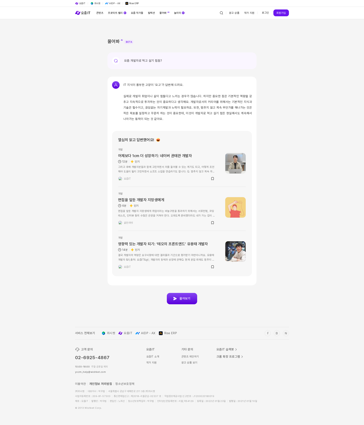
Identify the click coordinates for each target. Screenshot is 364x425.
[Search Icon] (221, 13)
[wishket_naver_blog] (286, 333)
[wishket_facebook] (268, 333)
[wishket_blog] (277, 333)
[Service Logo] (82, 13)
